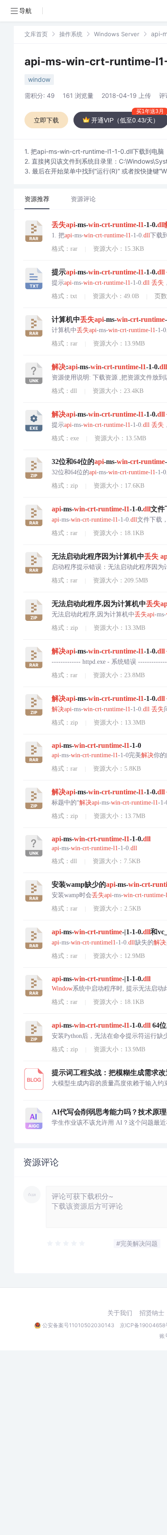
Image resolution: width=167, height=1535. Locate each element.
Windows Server (116, 34)
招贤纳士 (151, 1312)
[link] (36, 34)
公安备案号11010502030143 (78, 1325)
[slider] (66, 1243)
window (39, 79)
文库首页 (36, 34)
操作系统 (70, 34)
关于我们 (119, 1312)
